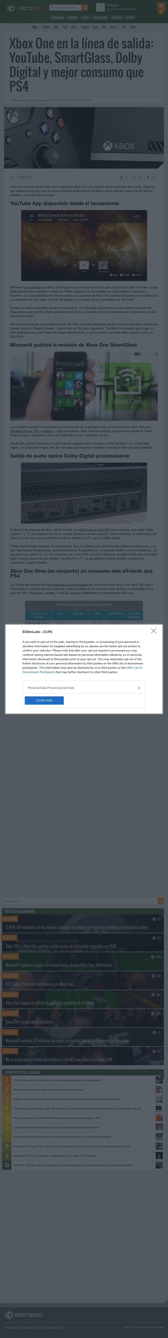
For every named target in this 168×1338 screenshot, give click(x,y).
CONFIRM (44, 700)
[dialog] (84, 669)
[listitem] (84, 688)
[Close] (155, 632)
